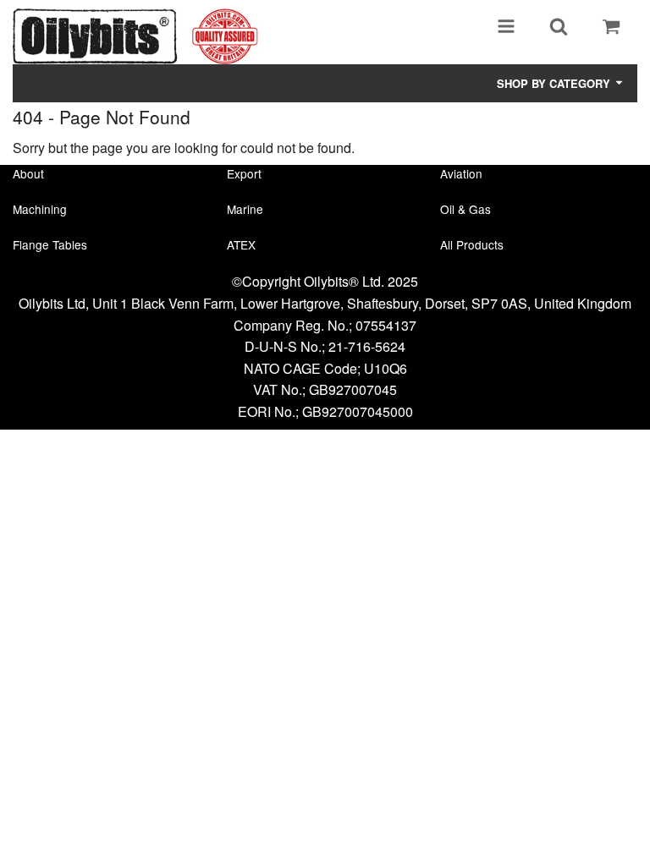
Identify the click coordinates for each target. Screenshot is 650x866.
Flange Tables (50, 244)
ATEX (241, 244)
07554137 (385, 325)
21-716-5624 (366, 346)
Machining (40, 208)
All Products (472, 244)
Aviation (461, 173)
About (28, 173)
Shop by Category (555, 83)
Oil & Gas (465, 208)
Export (244, 173)
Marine (245, 208)
